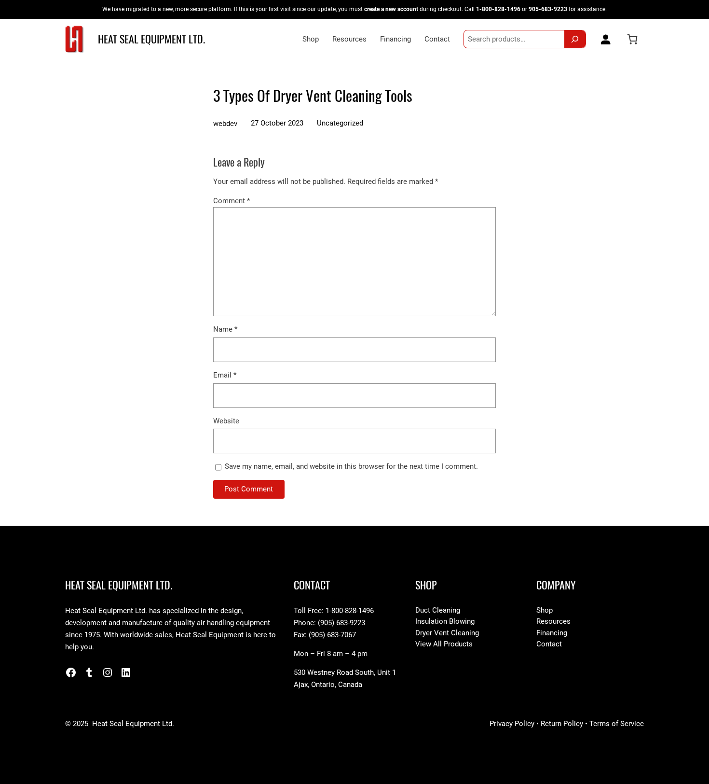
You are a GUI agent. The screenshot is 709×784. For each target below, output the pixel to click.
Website (226, 421)
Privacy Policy (512, 723)
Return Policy (562, 723)
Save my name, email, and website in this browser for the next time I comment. (351, 466)
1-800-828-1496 (498, 9)
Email (224, 375)
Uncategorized (340, 123)
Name (225, 329)
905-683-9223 (548, 9)
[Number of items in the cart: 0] (632, 39)
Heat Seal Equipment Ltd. (151, 39)
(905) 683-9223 (341, 622)
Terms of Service (616, 723)
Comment (231, 200)
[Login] (603, 39)
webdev (225, 123)
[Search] (575, 39)
